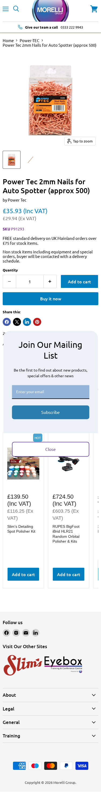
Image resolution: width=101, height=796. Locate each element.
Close (50, 449)
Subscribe (50, 412)
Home (8, 40)
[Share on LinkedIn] (27, 322)
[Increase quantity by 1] (50, 281)
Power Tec (17, 199)
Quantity (10, 270)
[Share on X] (17, 322)
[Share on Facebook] (7, 322)
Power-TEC (29, 40)
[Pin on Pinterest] (37, 322)
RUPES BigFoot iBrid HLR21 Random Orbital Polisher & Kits (66, 533)
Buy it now (50, 298)
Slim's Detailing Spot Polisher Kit (21, 528)
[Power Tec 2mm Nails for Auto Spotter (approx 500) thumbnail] (11, 159)
